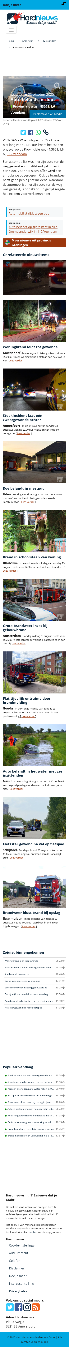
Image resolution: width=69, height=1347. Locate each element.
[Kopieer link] (45, 133)
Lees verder (15, 360)
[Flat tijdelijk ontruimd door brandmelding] (34, 672)
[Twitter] (10, 1309)
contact (33, 1232)
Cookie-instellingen (22, 1245)
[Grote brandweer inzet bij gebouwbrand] (34, 600)
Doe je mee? (18, 1276)
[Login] (64, 4)
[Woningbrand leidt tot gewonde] (34, 321)
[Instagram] (27, 1309)
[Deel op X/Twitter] (23, 133)
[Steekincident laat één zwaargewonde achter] (34, 390)
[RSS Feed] (36, 1309)
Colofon (14, 1261)
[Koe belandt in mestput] (34, 462)
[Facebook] (18, 1309)
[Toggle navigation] (11, 30)
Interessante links (21, 1283)
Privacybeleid (18, 1291)
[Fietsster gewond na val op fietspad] (34, 818)
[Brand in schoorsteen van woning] (34, 531)
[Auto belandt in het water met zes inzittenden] (34, 745)
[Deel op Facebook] (31, 133)
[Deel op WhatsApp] (38, 133)
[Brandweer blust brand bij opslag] (34, 887)
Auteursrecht (18, 1253)
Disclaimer (16, 1268)
